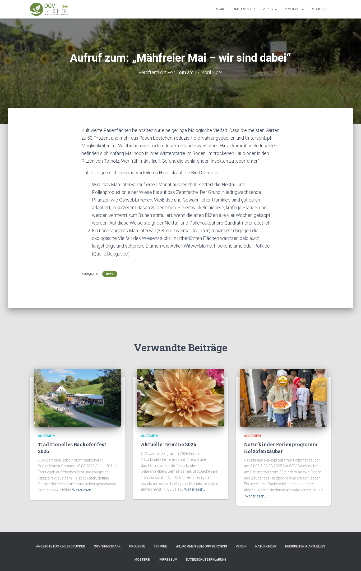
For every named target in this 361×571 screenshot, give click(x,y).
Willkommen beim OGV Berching (201, 546)
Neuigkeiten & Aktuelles (305, 546)
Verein (268, 9)
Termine (160, 546)
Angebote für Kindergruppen (60, 546)
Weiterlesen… (83, 490)
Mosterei (319, 9)
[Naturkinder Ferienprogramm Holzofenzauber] (283, 397)
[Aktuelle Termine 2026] (180, 397)
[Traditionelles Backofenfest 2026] (77, 397)
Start (221, 9)
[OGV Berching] (49, 9)
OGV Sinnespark (107, 546)
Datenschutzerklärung (206, 559)
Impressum (168, 559)
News (109, 273)
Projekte (293, 9)
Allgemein (46, 436)
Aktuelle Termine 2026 (168, 444)
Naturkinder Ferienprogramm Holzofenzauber (280, 447)
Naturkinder (244, 9)
